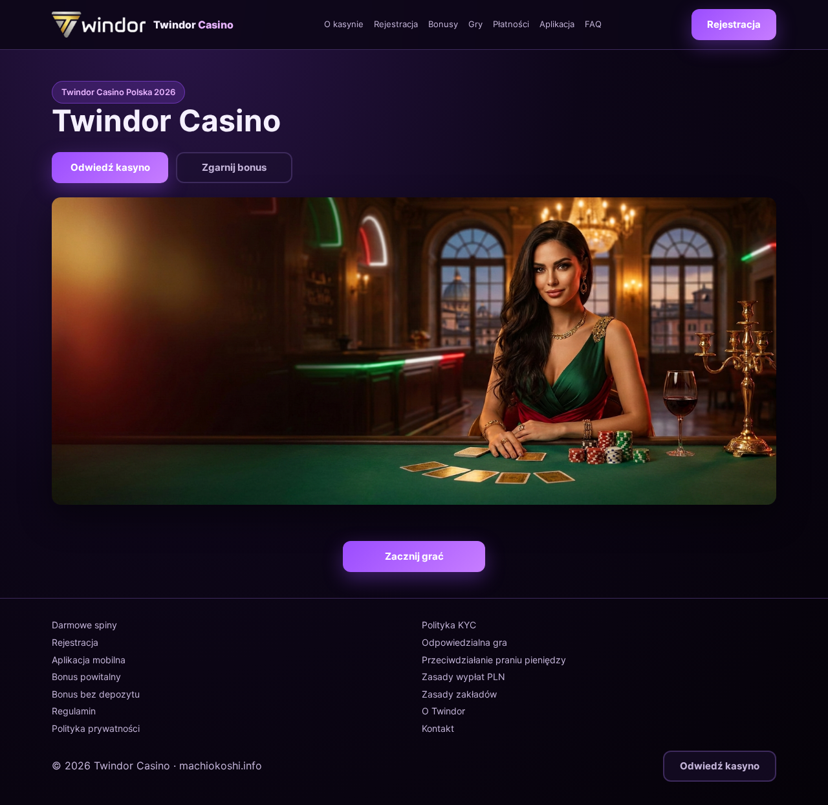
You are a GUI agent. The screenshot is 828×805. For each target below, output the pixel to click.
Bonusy (443, 24)
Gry (475, 24)
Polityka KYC (449, 624)
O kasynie (344, 24)
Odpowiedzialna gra (464, 642)
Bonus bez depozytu (96, 694)
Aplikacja (556, 24)
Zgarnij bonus (234, 167)
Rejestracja (396, 24)
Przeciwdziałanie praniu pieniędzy (494, 659)
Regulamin (74, 710)
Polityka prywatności (96, 728)
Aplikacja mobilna (88, 659)
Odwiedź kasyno (110, 167)
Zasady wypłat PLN (463, 676)
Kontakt (438, 728)
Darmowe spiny (84, 624)
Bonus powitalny (86, 676)
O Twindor (443, 710)
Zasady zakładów (459, 694)
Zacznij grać (414, 556)
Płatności (511, 24)
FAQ (593, 24)
